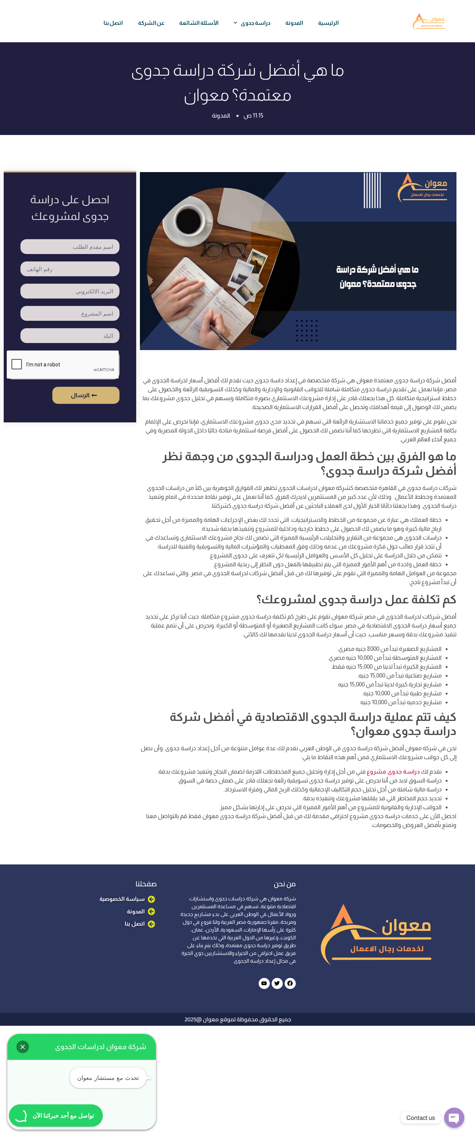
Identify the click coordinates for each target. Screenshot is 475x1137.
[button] (22, 1047)
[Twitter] (277, 983)
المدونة (294, 23)
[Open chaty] (454, 1118)
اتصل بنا (113, 23)
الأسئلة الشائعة (199, 23)
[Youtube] (264, 983)
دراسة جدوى (256, 23)
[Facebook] (290, 983)
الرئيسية (328, 23)
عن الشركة (151, 23)
